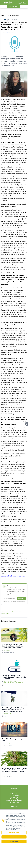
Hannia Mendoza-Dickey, (9, 682)
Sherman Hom (7, 774)
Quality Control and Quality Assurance (11, 611)
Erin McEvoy (7, 650)
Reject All (14, 837)
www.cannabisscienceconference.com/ (13, 576)
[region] (14, 826)
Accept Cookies (14, 841)
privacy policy (8, 602)
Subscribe (20, 598)
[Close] (26, 811)
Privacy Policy (14, 799)
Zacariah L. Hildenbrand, (10, 681)
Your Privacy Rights (14, 802)
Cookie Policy (13, 829)
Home (2, 15)
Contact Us (14, 792)
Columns (8, 15)
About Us (14, 788)
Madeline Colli (7, 713)
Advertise (14, 790)
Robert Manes (19, 682)
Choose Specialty (12, 6)
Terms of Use (14, 797)
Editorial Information (14, 795)
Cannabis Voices (6, 613)
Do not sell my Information (14, 800)
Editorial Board (14, 793)
